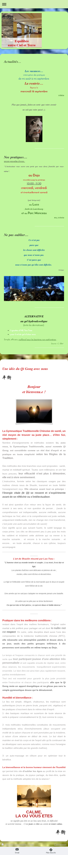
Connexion (60, 844)
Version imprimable (15, 844)
